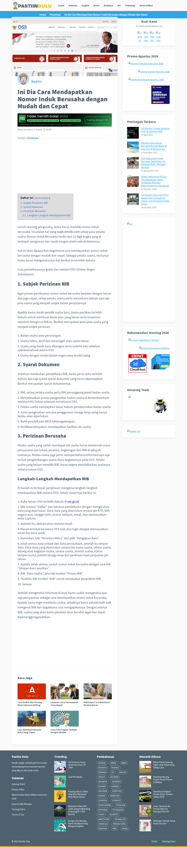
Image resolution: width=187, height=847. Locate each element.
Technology (120, 819)
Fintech (101, 777)
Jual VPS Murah (75, 776)
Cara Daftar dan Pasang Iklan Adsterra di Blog (30, 703)
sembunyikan (42, 198)
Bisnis (96, 5)
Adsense (101, 763)
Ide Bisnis (114, 777)
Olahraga (102, 800)
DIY (119, 5)
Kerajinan (102, 791)
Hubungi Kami (18, 784)
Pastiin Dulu (24, 841)
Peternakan (117, 810)
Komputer (117, 791)
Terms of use (18, 814)
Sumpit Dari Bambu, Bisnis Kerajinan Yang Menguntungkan (78, 823)
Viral (114, 828)
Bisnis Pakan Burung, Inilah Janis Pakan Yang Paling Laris (164, 765)
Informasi (116, 781)
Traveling (102, 828)
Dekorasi (102, 772)
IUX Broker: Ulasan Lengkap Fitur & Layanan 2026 (155, 130)
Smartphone (104, 819)
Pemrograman (104, 805)
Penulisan (55, 14)
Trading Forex (119, 824)
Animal (113, 763)
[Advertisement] (65, 164)
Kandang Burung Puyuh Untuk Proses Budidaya (162, 779)
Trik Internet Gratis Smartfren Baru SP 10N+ (77, 765)
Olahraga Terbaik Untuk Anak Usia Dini (164, 822)
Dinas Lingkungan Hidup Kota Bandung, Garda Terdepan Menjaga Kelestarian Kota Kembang (155, 181)
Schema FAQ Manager (22, 804)
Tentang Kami (18, 809)
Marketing (115, 796)
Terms (154, 841)
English (85, 5)
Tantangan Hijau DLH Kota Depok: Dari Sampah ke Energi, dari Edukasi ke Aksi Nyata (155, 199)
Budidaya (108, 5)
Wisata (125, 828)
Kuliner (101, 796)
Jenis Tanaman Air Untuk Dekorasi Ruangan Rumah (161, 809)
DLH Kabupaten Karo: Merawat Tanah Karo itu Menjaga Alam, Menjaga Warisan (153, 163)
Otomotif (116, 800)
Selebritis (113, 814)
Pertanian (102, 810)
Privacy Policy (18, 789)
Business (115, 767)
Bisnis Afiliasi (146, 5)
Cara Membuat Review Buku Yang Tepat (29, 731)
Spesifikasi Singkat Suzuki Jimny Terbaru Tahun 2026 (163, 794)
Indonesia (102, 781)
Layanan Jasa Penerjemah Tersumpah (64, 703)
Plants (101, 814)
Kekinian (73, 5)
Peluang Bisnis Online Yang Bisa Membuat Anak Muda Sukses (78, 794)
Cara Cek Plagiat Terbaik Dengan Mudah (64, 731)
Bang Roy (36, 81)
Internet (102, 786)
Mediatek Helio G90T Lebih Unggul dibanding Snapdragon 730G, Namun (79, 810)
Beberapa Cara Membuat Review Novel (97, 703)
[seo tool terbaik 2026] (129, 398)
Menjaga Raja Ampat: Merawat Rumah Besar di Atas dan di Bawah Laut (154, 146)
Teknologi (130, 5)
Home (61, 5)
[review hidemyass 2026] (160, 414)
